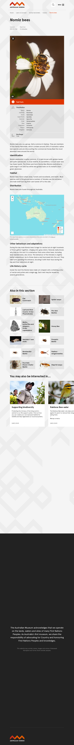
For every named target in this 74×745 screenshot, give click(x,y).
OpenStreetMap (50, 234)
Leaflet (45, 234)
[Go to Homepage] (37, 738)
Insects (45, 13)
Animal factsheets (34, 13)
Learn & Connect (21, 13)
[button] (12, 197)
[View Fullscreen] (12, 233)
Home (12, 13)
